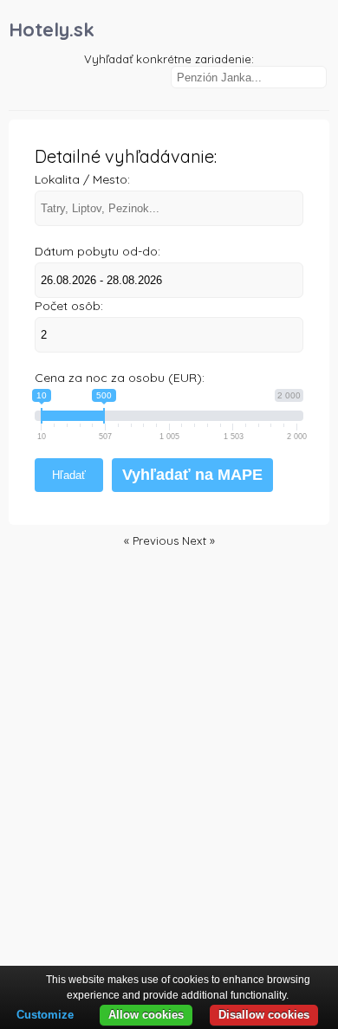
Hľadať (69, 475)
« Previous (153, 540)
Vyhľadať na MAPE (192, 474)
